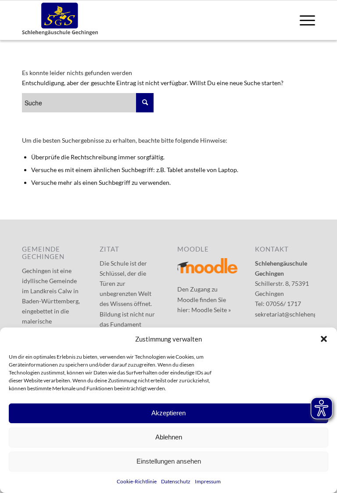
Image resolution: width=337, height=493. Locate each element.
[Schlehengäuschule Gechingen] (60, 20)
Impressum (208, 481)
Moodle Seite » (211, 309)
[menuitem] (303, 20)
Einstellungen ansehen (168, 461)
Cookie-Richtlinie (137, 481)
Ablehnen (168, 437)
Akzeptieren (168, 413)
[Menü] (303, 20)
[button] (323, 339)
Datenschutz (175, 481)
